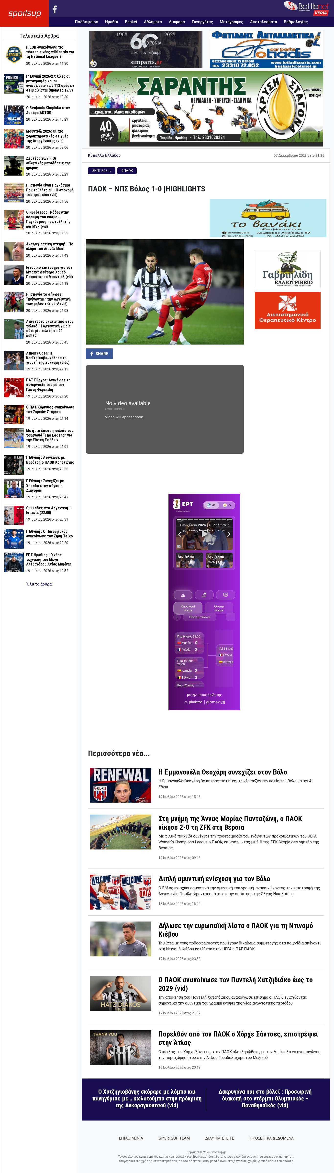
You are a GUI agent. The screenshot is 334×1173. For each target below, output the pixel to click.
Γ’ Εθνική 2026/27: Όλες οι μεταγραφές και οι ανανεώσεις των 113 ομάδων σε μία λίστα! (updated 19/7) (50, 83)
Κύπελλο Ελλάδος (104, 155)
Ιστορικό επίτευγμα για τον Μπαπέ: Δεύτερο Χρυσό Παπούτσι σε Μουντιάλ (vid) (49, 272)
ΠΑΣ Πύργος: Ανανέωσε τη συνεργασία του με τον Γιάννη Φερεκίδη (48, 385)
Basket (131, 22)
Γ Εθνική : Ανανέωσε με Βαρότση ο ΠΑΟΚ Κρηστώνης (50, 459)
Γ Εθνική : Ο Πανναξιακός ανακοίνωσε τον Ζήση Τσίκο (49, 533)
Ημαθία (111, 22)
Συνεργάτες (202, 22)
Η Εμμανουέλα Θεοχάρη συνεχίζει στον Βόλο (222, 772)
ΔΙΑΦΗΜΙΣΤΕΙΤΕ (219, 1138)
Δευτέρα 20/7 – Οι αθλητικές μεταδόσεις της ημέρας (48, 163)
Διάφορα (177, 22)
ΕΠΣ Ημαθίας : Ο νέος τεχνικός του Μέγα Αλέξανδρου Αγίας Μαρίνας (49, 559)
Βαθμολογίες (296, 22)
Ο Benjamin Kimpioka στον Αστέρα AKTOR (48, 110)
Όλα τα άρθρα (39, 584)
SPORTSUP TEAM (174, 1138)
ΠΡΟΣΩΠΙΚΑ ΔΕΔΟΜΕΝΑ (272, 1138)
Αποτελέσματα (263, 22)
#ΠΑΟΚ (127, 171)
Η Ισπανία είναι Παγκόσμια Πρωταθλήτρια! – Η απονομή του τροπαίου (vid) (50, 190)
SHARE (101, 353)
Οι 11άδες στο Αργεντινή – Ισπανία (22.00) (48, 510)
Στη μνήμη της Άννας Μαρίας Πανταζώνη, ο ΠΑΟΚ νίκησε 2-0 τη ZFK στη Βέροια (230, 823)
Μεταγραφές (231, 22)
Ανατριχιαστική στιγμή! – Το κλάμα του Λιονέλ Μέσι (49, 246)
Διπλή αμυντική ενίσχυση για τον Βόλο (214, 879)
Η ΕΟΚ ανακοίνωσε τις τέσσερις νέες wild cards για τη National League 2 (50, 52)
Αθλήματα (153, 22)
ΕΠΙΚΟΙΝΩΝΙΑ (131, 1138)
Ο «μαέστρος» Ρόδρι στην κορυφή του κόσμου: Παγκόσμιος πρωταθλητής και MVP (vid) (48, 219)
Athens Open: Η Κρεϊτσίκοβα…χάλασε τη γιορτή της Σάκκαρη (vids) (47, 358)
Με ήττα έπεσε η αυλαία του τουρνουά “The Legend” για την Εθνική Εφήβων (49, 435)
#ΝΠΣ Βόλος (101, 171)
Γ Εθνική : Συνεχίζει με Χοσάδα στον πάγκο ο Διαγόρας (45, 485)
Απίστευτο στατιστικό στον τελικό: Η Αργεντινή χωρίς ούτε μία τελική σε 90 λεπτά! (49, 328)
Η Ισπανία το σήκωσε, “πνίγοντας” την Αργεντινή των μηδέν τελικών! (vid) (48, 299)
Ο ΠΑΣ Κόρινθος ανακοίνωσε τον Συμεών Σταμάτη (50, 409)
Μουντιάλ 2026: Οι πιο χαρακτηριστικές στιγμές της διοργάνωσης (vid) (47, 136)
